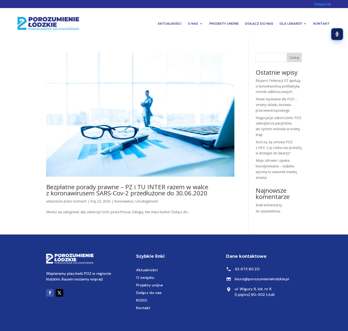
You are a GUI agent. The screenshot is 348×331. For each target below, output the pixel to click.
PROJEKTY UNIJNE (224, 23)
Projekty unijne (149, 285)
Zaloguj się (322, 4)
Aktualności (169, 23)
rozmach (79, 201)
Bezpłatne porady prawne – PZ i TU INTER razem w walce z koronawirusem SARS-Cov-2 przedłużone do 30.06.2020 (127, 190)
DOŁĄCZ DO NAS (259, 23)
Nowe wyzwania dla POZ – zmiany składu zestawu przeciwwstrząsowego (276, 105)
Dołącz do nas (148, 292)
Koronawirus (124, 201)
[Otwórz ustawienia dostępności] (337, 34)
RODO (141, 300)
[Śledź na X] (59, 293)
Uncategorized (146, 201)
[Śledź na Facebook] (50, 293)
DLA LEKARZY (291, 23)
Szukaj (294, 57)
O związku (145, 277)
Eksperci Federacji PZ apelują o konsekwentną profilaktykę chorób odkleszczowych (278, 86)
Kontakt (321, 23)
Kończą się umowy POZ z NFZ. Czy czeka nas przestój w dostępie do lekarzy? (279, 148)
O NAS (193, 23)
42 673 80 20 (247, 269)
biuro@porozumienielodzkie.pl (262, 278)
